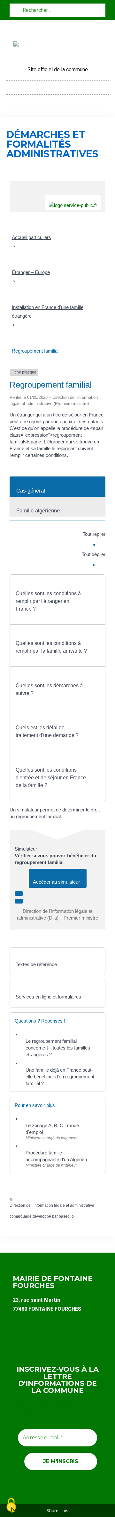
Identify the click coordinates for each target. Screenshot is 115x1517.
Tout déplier (93, 554)
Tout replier (94, 534)
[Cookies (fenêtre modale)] (11, 1506)
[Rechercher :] (57, 10)
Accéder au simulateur (57, 882)
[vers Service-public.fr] (73, 202)
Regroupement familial (35, 351)
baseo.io (66, 1216)
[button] (57, 86)
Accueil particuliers (31, 237)
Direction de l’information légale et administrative (52, 1205)
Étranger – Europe (31, 272)
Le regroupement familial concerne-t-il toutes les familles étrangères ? (58, 1047)
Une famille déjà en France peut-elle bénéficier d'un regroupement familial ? (60, 1076)
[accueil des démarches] (57, 185)
